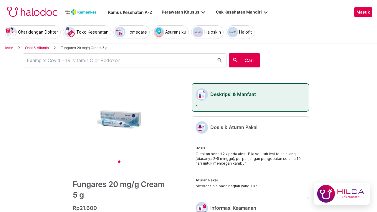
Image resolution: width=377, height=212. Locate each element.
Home (8, 47)
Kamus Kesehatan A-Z (130, 12)
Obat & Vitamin (37, 47)
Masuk (363, 12)
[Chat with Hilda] (342, 194)
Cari (249, 60)
